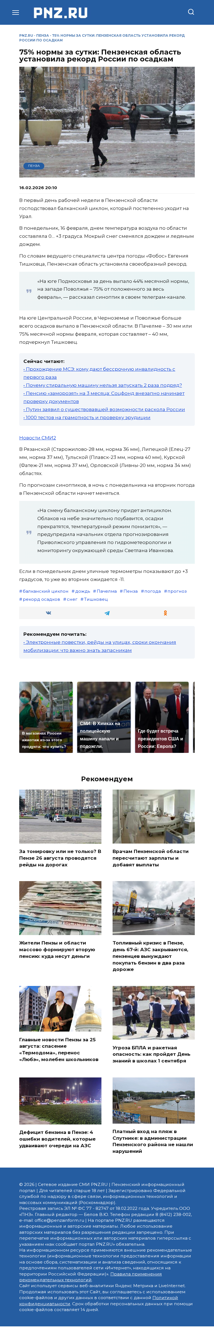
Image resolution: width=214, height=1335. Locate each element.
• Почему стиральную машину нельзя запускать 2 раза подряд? (102, 385)
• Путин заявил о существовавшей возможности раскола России (104, 409)
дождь (82, 591)
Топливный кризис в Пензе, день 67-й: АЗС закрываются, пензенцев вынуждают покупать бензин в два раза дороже (150, 956)
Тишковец (96, 599)
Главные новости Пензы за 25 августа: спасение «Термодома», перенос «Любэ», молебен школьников (58, 1049)
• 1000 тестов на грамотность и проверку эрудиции (86, 417)
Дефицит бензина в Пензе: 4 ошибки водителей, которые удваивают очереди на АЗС (57, 1138)
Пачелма (107, 591)
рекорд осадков (41, 599)
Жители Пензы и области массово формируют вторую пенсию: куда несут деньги (57, 949)
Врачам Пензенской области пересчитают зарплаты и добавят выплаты (151, 858)
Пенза (42, 35)
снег (72, 599)
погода (152, 591)
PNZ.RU (26, 35)
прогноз (177, 591)
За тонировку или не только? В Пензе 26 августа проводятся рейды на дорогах (60, 858)
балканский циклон (46, 591)
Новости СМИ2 (37, 438)
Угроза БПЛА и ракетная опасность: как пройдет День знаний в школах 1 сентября (151, 1054)
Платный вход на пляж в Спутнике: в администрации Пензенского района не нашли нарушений (153, 1141)
